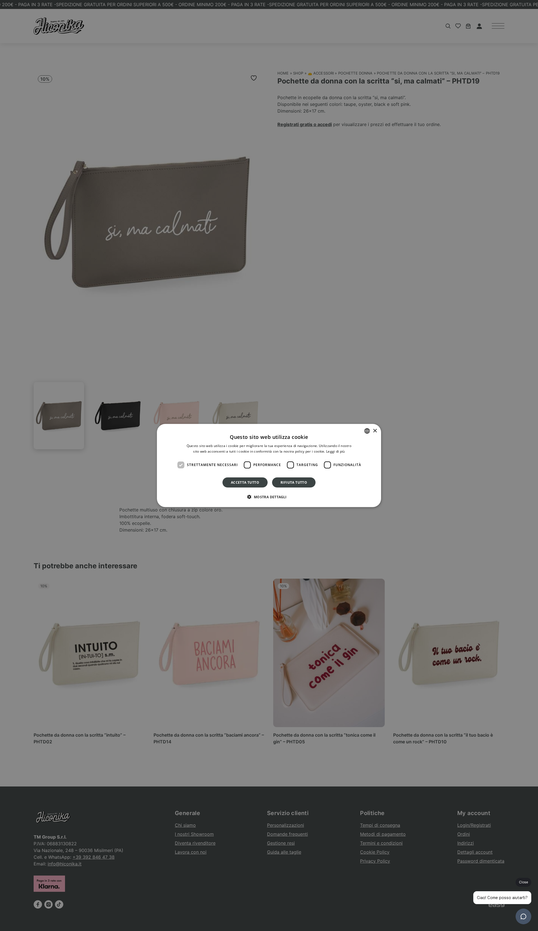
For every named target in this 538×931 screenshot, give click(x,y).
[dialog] (269, 465)
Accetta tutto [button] (245, 482)
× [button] (375, 431)
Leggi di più (335, 451)
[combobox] (367, 431)
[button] (268, 496)
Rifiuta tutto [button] (293, 482)
